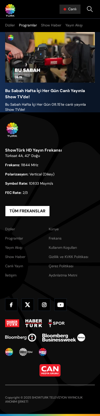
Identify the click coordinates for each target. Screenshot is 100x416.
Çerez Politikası (61, 266)
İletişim (10, 275)
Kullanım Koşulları (63, 247)
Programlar (28, 25)
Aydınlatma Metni (63, 275)
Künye (54, 229)
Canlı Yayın (14, 266)
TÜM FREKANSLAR (27, 211)
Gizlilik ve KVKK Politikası (68, 256)
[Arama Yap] (90, 9)
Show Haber (51, 25)
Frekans (55, 238)
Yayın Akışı (74, 25)
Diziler (10, 25)
